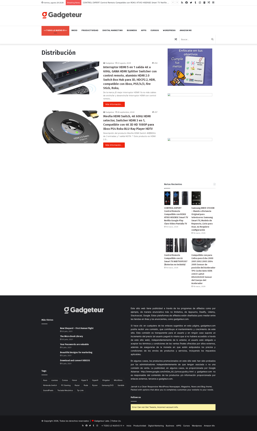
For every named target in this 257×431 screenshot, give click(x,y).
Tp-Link (80, 390)
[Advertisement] (158, 15)
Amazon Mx (186, 30)
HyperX (95, 380)
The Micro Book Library (71, 336)
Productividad (90, 30)
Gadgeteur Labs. (102, 421)
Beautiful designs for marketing (76, 352)
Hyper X (84, 380)
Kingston (106, 380)
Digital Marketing (112, 30)
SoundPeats (48, 390)
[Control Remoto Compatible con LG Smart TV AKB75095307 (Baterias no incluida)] (176, 245)
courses (54, 380)
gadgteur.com (166, 378)
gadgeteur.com (181, 319)
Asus (45, 380)
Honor (74, 380)
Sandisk (121, 385)
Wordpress (169, 30)
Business (132, 30)
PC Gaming (65, 385)
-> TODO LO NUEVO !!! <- (55, 30)
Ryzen (95, 385)
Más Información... (114, 104)
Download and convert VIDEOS (75, 360)
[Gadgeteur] (61, 15)
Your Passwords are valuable (74, 344)
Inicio (74, 30)
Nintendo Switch (50, 385)
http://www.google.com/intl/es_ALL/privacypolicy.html (167, 371)
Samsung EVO (107, 385)
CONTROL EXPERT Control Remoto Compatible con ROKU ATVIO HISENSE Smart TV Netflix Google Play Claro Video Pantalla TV (141, 2)
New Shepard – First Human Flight (76, 328)
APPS (143, 30)
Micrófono (118, 380)
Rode (86, 385)
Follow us (136, 397)
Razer (77, 385)
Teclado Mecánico (65, 390)
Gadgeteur (109, 63)
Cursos (155, 30)
